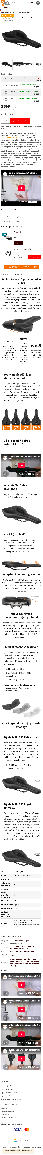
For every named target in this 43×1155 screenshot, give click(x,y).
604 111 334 (8, 1089)
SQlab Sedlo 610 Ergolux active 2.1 (18, 806)
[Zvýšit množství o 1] (9, 119)
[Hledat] (26, 3)
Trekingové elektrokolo (19, 948)
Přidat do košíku (21, 121)
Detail (18, 243)
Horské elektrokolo (17, 946)
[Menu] (38, 3)
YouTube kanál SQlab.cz (13, 1099)
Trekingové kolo (32, 946)
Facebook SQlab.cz (11, 1093)
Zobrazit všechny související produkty (21, 267)
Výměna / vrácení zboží (9, 1117)
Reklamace (5, 1114)
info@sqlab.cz (9, 1086)
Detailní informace (7, 210)
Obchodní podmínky (8, 1112)
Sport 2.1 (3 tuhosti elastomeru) (22, 951)
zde (16, 690)
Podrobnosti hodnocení (30, 18)
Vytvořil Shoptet (23, 1140)
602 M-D (8, 138)
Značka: (8, 20)
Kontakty (4, 1109)
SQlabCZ (8, 1096)
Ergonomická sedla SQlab (19, 941)
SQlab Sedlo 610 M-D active (20, 737)
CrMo (12, 955)
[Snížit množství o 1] (9, 122)
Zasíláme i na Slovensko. (3, 9)
